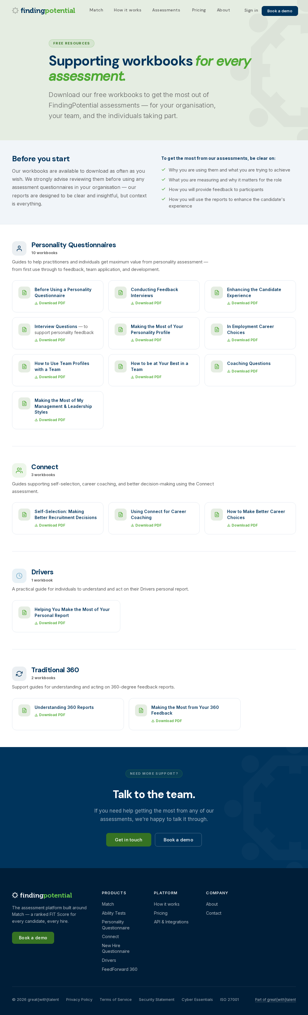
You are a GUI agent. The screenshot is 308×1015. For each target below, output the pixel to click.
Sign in (251, 10)
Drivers (109, 960)
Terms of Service (116, 999)
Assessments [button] (166, 10)
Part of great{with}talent (275, 999)
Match (96, 10)
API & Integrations (171, 921)
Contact (213, 913)
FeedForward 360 (119, 969)
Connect (110, 936)
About (223, 10)
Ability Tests (114, 913)
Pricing (199, 10)
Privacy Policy (79, 999)
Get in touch (129, 840)
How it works (127, 10)
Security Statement (156, 999)
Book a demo (279, 10)
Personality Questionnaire (116, 924)
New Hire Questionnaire (116, 948)
